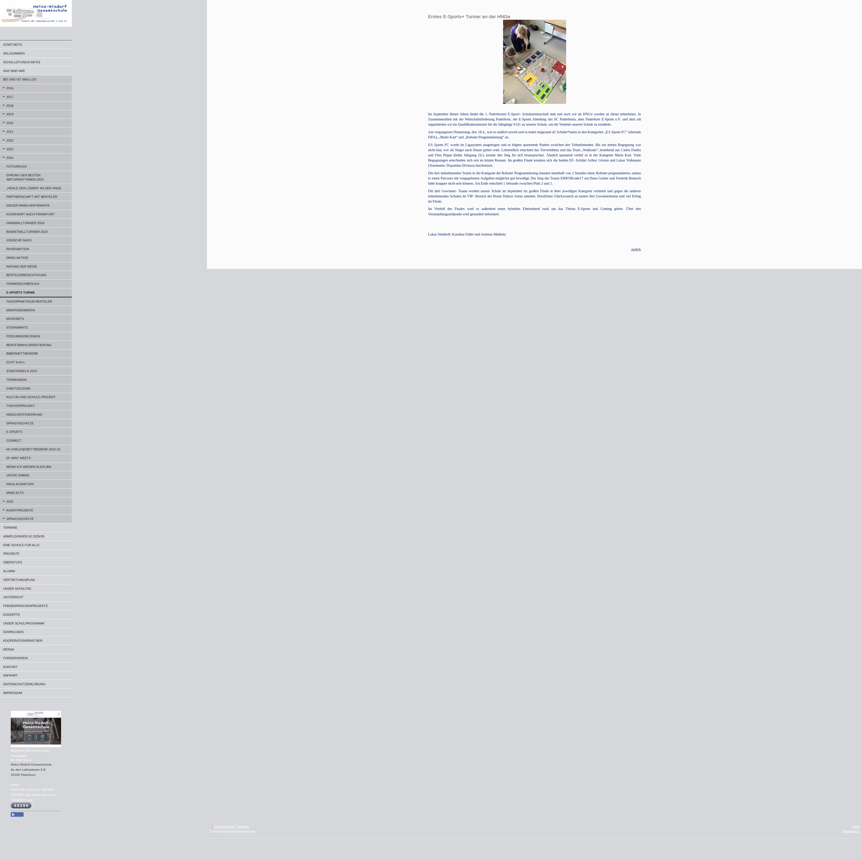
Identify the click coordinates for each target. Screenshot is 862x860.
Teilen (19, 814)
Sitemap (243, 826)
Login (856, 826)
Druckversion (224, 826)
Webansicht (851, 831)
